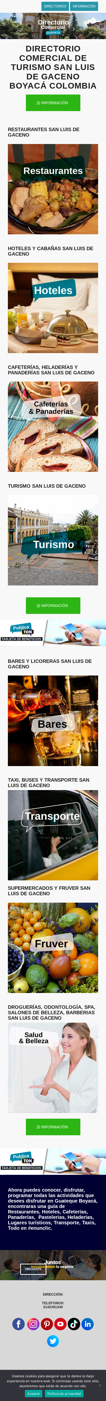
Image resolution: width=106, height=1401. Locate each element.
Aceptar (33, 1394)
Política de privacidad (64, 1394)
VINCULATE (33, 1269)
